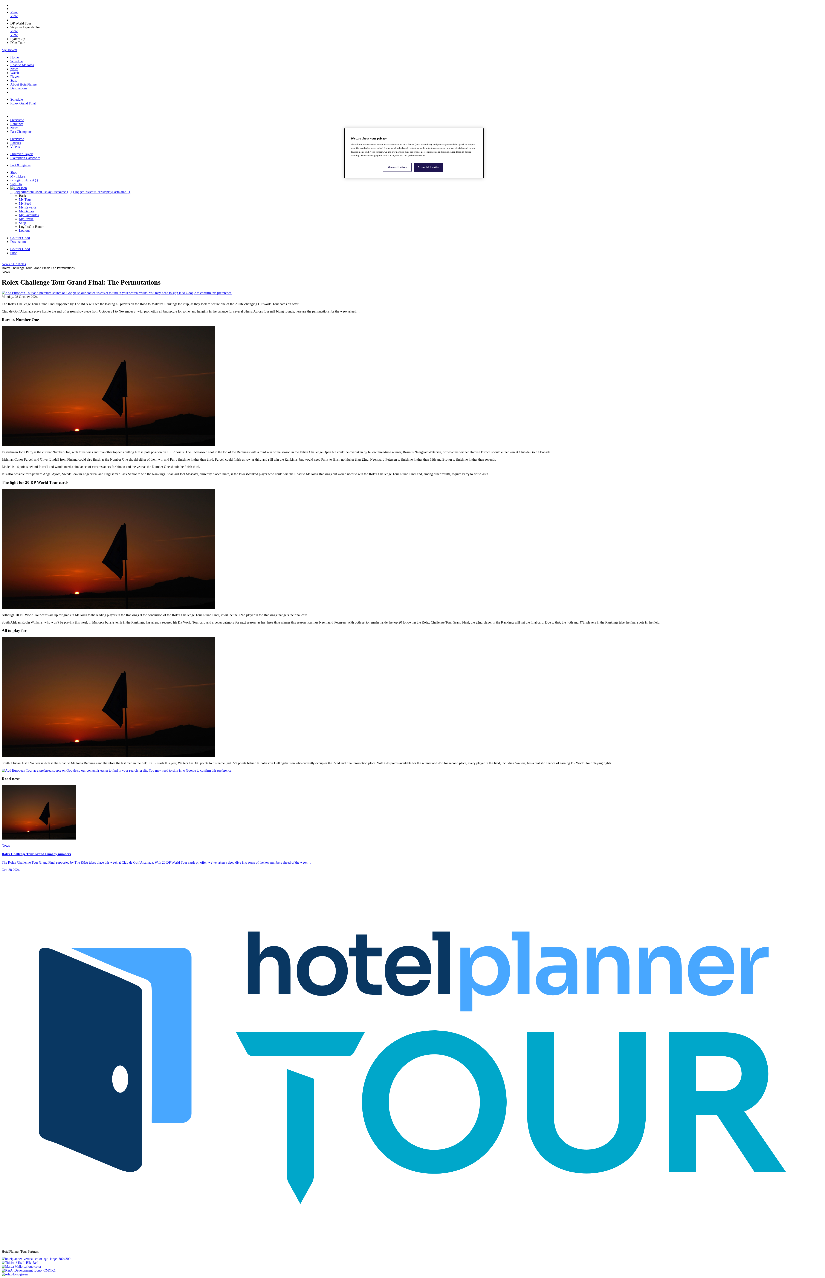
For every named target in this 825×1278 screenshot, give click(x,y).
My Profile (26, 219)
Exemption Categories (25, 158)
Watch (14, 73)
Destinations (18, 88)
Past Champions (21, 131)
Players (15, 76)
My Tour (25, 199)
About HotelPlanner (24, 84)
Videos (15, 147)
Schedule (16, 61)
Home (14, 57)
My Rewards (28, 207)
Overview (17, 120)
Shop (22, 223)
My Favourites (29, 215)
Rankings (16, 124)
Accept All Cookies (428, 167)
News (14, 69)
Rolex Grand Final (23, 103)
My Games (26, 211)
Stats (13, 80)
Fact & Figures (20, 165)
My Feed (25, 203)
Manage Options (397, 167)
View (14, 12)
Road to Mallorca (22, 65)
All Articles (18, 264)
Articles (15, 143)
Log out (24, 230)
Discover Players (21, 154)
